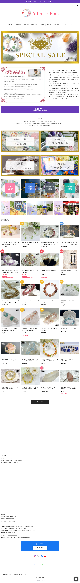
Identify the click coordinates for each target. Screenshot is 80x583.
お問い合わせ (57, 24)
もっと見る (40, 402)
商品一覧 (26, 24)
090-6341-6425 (12, 535)
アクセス (49, 24)
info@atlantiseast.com (23, 537)
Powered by (38, 580)
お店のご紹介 (18, 24)
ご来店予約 (34, 24)
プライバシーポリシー (6, 574)
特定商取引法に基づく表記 (20, 574)
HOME (10, 24)
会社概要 (41, 24)
